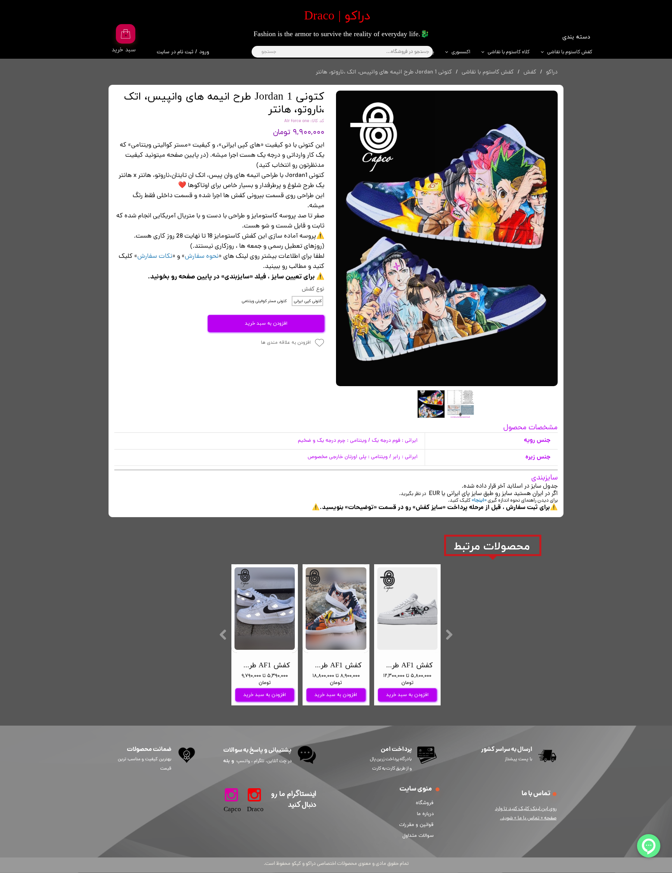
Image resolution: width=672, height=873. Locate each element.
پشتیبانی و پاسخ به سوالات (257, 750)
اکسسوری (461, 52)
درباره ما (425, 813)
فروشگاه (425, 803)
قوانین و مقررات (418, 824)
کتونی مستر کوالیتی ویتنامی (264, 301)
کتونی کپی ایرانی (308, 301)
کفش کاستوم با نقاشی (569, 52)
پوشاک (427, 52)
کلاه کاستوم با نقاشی (509, 52)
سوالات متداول (418, 835)
